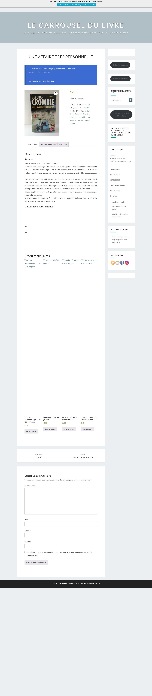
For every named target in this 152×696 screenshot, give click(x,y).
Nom (27, 519)
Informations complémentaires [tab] (54, 144)
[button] (56, 93)
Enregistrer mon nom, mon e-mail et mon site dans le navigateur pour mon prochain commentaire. (59, 554)
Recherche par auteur (120, 65)
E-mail (28, 530)
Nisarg (97, 583)
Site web (28, 541)
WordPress (82, 583)
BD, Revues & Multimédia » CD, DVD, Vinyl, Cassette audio (76, 5)
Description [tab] (32, 144)
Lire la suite (31, 431)
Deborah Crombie (82, 114)
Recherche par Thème (120, 79)
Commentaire (30, 486)
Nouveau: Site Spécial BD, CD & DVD (121, 114)
